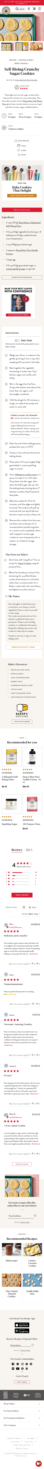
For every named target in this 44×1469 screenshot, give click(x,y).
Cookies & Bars (26, 60)
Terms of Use (29, 1442)
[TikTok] (17, 1364)
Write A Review (22, 895)
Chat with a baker (22, 721)
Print (23, 146)
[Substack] (27, 1368)
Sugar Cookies (24, 563)
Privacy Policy (15, 1442)
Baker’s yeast (16, 682)
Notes (23, 155)
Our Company (10, 1425)
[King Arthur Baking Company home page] (6, 11)
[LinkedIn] (13, 1368)
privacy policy (25, 1222)
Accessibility (30, 1438)
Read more (34, 954)
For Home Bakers (11, 1411)
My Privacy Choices (22, 1448)
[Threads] (27, 1364)
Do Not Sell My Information (22, 1445)
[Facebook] (13, 1364)
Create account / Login (23, 647)
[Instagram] (22, 1364)
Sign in (28, 8)
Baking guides (17, 674)
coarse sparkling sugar (15, 268)
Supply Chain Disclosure (14, 1438)
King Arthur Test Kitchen (26, 80)
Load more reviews (22, 1164)
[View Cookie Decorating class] (25, 425)
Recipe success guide (20, 670)
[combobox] (31, 914)
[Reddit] (22, 1368)
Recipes (12, 60)
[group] (7, 46)
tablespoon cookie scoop (26, 474)
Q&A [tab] (29, 850)
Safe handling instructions (23, 697)
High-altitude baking (20, 678)
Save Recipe (23, 141)
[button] (40, 46)
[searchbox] (13, 907)
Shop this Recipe (22, 210)
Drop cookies (21, 63)
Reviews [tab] (16, 850)
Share (23, 150)
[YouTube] (17, 1368)
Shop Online (9, 1404)
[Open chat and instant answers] (39, 1464)
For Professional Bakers (14, 1418)
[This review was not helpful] (37, 964)
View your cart (34, 8)
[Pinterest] (31, 1364)
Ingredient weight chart (22, 685)
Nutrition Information (22, 277)
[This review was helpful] (32, 964)
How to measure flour (21, 693)
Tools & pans (16, 689)
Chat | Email (22, 1382)
